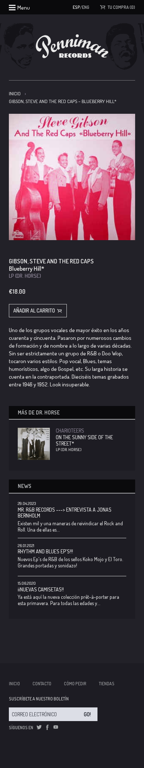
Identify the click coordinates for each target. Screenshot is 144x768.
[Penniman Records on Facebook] (47, 727)
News (24, 486)
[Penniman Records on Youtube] (55, 727)
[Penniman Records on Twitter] (39, 727)
